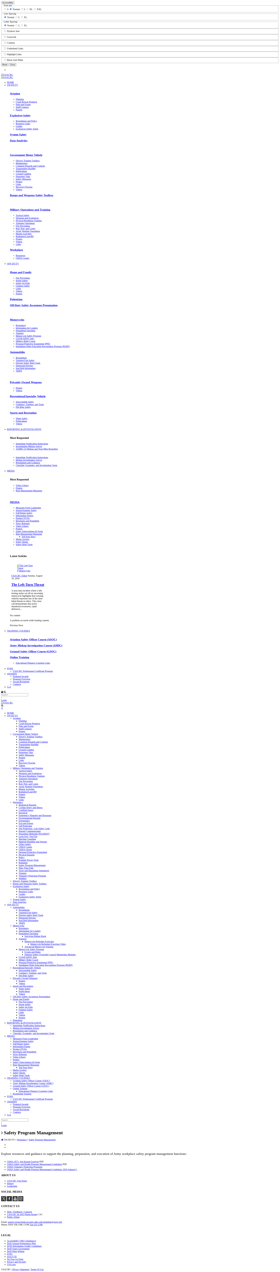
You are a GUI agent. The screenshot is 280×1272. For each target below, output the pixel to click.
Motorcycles (24, 571)
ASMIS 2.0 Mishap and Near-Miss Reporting (37, 449)
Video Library (22, 485)
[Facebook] (9, 1200)
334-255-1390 (36, 1224)
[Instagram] (20, 1200)
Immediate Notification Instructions (32, 443)
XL (31, 9)
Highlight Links (14, 54)
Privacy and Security (16, 1262)
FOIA (10, 1254)
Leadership (12, 1186)
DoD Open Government (18, 1248)
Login (4, 700)
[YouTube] (15, 1200)
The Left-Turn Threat (27, 584)
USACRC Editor (19, 576)
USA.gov (11, 1264)
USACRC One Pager (17, 1181)
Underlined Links (15, 48)
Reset (4, 65)
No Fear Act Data (15, 1259)
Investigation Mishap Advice (29, 446)
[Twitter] (3, 1200)
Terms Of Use (37, 1269)
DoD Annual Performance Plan (21, 1243)
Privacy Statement (20, 1269)
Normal (16, 9)
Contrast (11, 43)
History (10, 1183)
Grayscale (11, 37)
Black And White (15, 60)
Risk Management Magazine (29, 490)
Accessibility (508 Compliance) (21, 1241)
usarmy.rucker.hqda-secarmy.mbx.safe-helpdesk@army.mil (35, 1222)
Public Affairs (13, 1217)
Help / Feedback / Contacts (19, 1212)
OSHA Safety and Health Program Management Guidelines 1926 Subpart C (42, 1169)
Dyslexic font (13, 31)
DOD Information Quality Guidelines (24, 1246)
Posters (19, 488)
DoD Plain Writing (15, 1251)
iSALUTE (12, 1256)
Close (12, 65)
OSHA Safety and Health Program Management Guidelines (34, 1164)
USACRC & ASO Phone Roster (22, 1214)
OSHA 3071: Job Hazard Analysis (23, 1161)
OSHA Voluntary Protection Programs (24, 1167)
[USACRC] (7, 75)
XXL (39, 9)
